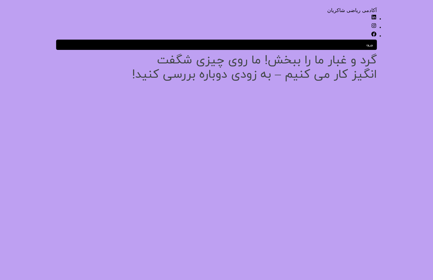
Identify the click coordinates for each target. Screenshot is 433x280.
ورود (369, 44)
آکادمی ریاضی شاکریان (352, 10)
